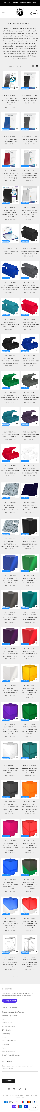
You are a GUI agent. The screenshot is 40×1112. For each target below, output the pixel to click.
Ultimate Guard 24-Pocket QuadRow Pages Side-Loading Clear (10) (30, 213)
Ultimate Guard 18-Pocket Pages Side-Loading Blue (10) (10, 139)
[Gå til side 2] (31, 976)
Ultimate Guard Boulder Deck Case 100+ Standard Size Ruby (30, 847)
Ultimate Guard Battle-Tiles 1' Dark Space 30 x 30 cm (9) (30, 507)
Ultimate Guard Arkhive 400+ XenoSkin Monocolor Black (30, 251)
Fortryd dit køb (7, 1023)
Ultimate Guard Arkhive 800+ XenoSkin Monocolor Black (10, 361)
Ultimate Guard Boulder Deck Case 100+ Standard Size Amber (30, 691)
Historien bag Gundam (9, 1016)
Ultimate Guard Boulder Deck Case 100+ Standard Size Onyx (10, 808)
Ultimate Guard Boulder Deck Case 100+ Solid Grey (10, 617)
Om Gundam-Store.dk (9, 1041)
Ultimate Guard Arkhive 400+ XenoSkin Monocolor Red (30, 324)
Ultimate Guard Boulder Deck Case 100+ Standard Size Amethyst (10, 730)
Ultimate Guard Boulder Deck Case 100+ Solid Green (30, 581)
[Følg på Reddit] (25, 1089)
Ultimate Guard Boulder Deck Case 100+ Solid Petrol (30, 617)
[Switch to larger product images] (33, 66)
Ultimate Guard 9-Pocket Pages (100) (10, 250)
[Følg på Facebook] (3, 1089)
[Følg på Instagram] (9, 1089)
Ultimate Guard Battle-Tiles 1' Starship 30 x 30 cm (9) (10, 544)
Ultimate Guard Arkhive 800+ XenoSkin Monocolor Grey (30, 398)
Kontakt (4, 1048)
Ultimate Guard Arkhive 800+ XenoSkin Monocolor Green (10, 398)
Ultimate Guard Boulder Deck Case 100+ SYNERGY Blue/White (10, 924)
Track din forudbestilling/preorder (13, 1012)
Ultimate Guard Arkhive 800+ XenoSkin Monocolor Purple (30, 434)
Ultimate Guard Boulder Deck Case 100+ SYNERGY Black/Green (30, 885)
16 (27, 977)
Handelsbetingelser (8, 1026)
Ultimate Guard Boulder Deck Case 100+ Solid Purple (10, 654)
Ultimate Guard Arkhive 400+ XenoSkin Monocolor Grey (30, 288)
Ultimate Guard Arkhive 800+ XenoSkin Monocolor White (30, 471)
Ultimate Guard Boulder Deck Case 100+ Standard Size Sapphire (10, 885)
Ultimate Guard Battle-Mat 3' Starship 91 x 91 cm (10, 507)
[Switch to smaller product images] (37, 66)
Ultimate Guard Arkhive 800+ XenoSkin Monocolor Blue (30, 361)
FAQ (3, 1019)
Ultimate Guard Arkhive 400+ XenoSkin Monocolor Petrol (10, 324)
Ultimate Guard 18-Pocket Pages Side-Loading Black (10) (30, 98)
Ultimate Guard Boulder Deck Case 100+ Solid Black (30, 544)
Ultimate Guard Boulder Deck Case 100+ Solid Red (30, 654)
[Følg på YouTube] (14, 1089)
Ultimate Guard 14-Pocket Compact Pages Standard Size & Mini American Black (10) (10, 100)
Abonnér (8, 1081)
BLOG (4, 1037)
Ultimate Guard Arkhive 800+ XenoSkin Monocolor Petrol (10, 434)
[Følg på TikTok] (20, 1089)
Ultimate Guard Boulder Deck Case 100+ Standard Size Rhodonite (10, 847)
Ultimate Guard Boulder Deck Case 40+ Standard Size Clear (10, 963)
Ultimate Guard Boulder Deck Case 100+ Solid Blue (10, 581)
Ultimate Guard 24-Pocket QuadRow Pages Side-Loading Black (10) (10, 213)
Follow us (5, 1044)
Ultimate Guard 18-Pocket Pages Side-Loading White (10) (30, 176)
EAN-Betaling (6, 1030)
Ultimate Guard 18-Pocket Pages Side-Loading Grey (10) (30, 139)
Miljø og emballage (8, 1052)
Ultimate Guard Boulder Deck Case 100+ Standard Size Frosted (10, 769)
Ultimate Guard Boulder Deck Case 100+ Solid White (10, 690)
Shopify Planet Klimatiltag (11, 1055)
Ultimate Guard (10, 93)
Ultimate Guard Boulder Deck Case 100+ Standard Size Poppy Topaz (30, 808)
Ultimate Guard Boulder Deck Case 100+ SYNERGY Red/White (30, 924)
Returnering (6, 1034)
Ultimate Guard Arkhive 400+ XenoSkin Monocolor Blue (10, 288)
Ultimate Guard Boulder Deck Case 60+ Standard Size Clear (30, 963)
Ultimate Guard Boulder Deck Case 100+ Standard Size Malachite (30, 769)
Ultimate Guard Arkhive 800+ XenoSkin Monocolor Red (10, 471)
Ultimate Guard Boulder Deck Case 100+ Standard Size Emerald (30, 730)
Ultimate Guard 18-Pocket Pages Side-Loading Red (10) (10, 176)
